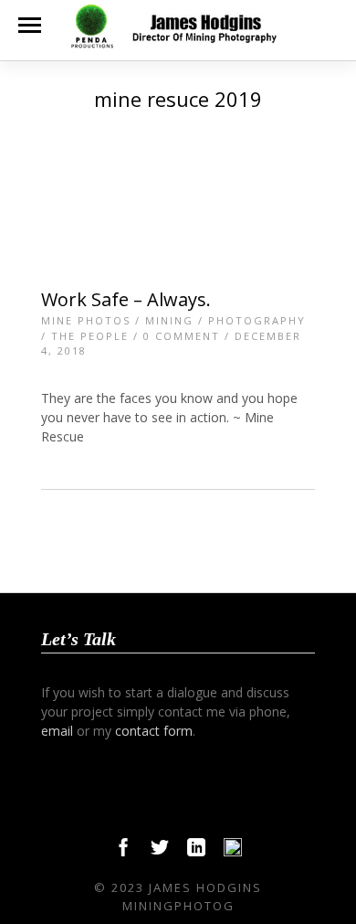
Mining (169, 320)
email (57, 730)
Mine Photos (86, 320)
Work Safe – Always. (126, 299)
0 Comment (181, 336)
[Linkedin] (196, 852)
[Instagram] (233, 852)
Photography (257, 320)
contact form (154, 730)
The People (90, 336)
